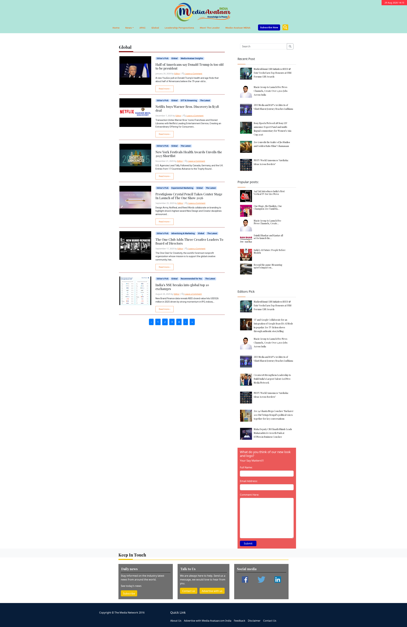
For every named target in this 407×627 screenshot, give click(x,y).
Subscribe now (269, 27)
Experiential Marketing (182, 188)
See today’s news (131, 586)
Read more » (164, 89)
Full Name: (246, 467)
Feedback (239, 620)
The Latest (205, 100)
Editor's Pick (162, 58)
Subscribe (129, 593)
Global (155, 27)
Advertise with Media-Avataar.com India (207, 620)
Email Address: (249, 481)
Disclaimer (254, 620)
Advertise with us (212, 591)
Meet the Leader (210, 27)
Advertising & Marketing (183, 233)
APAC (142, 27)
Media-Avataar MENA (237, 27)
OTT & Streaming (189, 100)
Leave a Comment (193, 73)
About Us (175, 620)
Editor (177, 73)
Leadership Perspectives (179, 27)
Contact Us (269, 620)
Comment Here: (249, 494)
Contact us (188, 591)
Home (116, 27)
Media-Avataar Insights (192, 58)
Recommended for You (191, 278)
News (128, 27)
